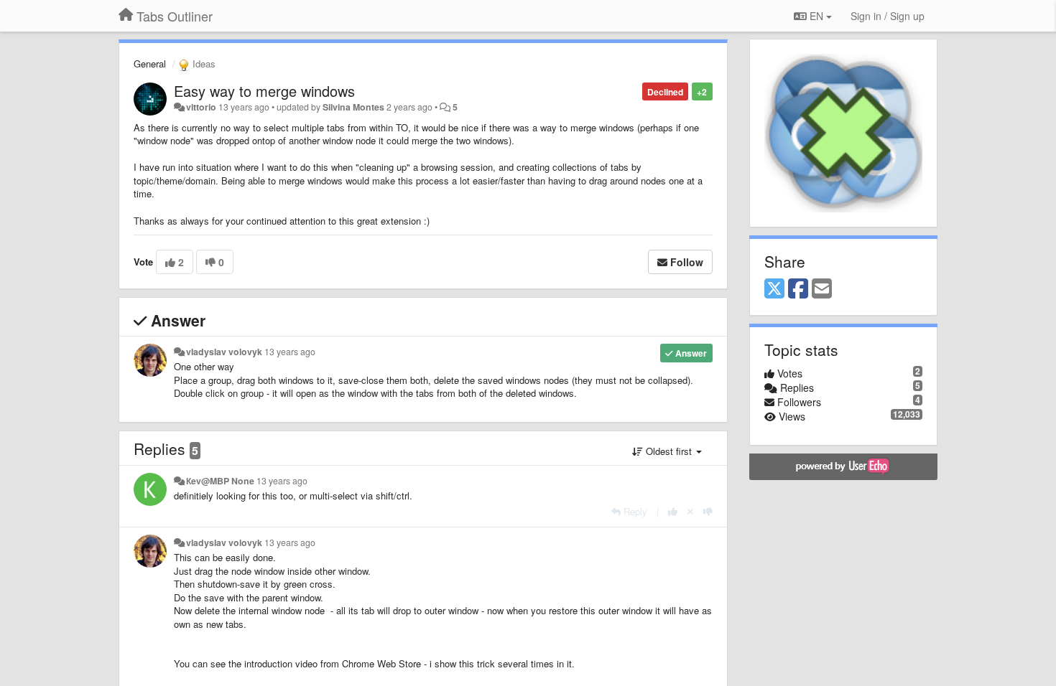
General (150, 63)
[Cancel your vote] (690, 511)
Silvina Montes (353, 106)
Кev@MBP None (220, 480)
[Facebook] (798, 289)
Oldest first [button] (669, 451)
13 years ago (289, 351)
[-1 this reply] (708, 511)
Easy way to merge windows (264, 90)
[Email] (822, 289)
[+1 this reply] (672, 511)
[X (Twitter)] (774, 289)
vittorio (201, 106)
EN (816, 16)
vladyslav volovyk (224, 351)
